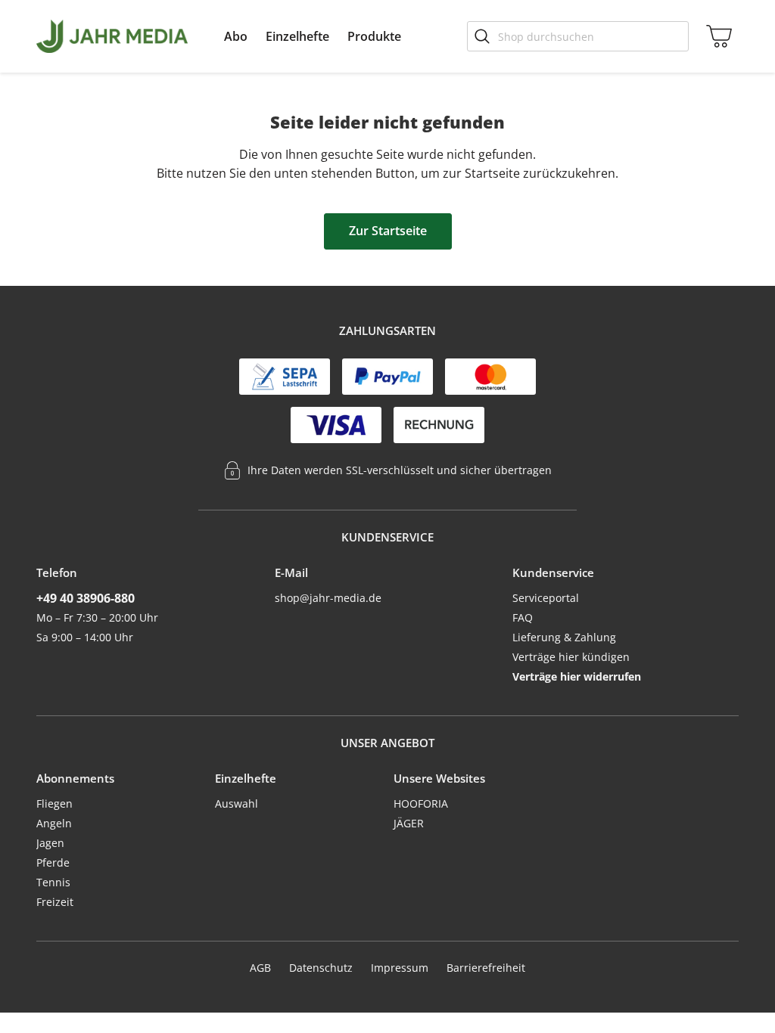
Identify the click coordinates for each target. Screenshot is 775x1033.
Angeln (54, 823)
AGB (260, 967)
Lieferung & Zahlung (564, 637)
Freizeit (54, 902)
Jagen (50, 843)
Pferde (53, 862)
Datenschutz (321, 967)
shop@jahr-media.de (328, 598)
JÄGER (409, 823)
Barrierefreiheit (486, 967)
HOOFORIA (421, 803)
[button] (236, 36)
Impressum (399, 967)
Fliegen (54, 803)
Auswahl (236, 803)
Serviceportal (545, 598)
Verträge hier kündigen (571, 657)
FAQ (522, 617)
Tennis (53, 882)
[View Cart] (716, 36)
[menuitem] (236, 36)
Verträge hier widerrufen (576, 676)
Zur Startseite (388, 230)
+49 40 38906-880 (85, 598)
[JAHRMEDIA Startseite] (112, 36)
